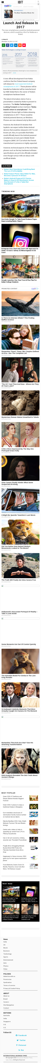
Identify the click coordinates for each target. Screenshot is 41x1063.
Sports (5, 957)
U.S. (4, 1027)
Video (5, 969)
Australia (6, 1015)
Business (6, 951)
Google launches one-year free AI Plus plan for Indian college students (10, 917)
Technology (7, 954)
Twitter (22, 1040)
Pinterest (22, 1045)
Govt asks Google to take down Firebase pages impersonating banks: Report (19, 220)
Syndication (7, 982)
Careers (6, 1002)
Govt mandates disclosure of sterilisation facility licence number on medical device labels (14, 815)
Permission (7, 979)
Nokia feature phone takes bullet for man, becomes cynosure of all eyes (19, 174)
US (4, 945)
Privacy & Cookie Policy (11, 988)
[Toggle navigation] (2, 2)
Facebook (22, 1035)
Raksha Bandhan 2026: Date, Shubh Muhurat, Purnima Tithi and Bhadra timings (14, 823)
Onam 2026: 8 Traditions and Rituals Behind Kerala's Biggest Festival (13, 799)
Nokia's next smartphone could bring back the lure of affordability (19, 170)
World (5, 948)
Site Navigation (8, 1005)
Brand (5, 999)
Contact (6, 1008)
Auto (5, 963)
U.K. (4, 1024)
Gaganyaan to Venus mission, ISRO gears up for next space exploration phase (15, 858)
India (5, 942)
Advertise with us (9, 976)
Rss (22, 1050)
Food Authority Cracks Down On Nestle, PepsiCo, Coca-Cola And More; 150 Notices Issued (13, 867)
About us (6, 996)
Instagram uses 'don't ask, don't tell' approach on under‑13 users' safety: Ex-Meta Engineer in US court (19, 250)
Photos (5, 966)
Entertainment (8, 960)
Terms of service (9, 985)
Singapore (6, 1021)
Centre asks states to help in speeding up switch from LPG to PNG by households (14, 832)
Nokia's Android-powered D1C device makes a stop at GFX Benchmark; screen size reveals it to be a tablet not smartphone (19, 181)
